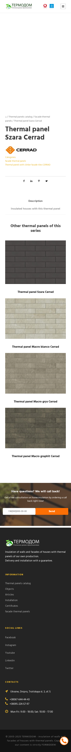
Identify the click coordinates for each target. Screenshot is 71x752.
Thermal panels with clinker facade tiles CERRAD (27, 165)
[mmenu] (63, 6)
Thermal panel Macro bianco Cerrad (35, 347)
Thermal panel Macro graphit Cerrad (35, 456)
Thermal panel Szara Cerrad (36, 292)
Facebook (10, 638)
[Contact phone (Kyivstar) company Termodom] (52, 6)
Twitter (9, 668)
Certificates (11, 606)
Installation (11, 600)
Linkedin (10, 661)
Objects (9, 589)
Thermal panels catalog (20, 117)
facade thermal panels (15, 161)
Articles (9, 595)
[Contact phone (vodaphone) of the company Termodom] (46, 6)
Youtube (10, 653)
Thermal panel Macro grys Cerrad (35, 401)
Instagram (10, 645)
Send (52, 511)
